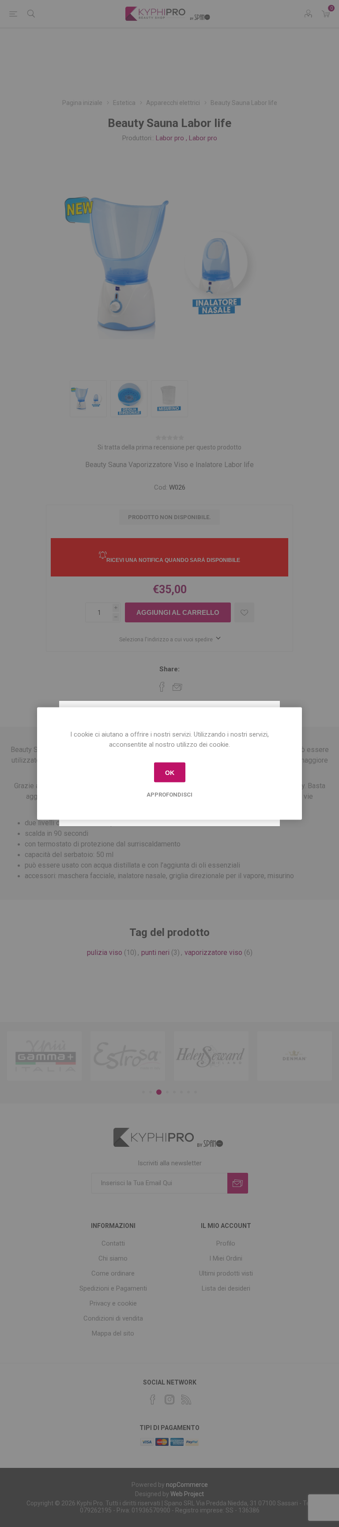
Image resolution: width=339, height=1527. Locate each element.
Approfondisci (169, 794)
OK (169, 772)
